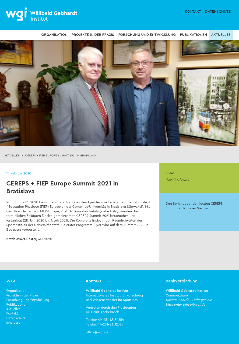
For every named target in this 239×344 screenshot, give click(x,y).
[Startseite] (42, 14)
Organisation (54, 35)
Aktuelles (221, 35)
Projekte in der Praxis (93, 35)
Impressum (15, 322)
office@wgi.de (97, 332)
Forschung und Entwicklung (147, 35)
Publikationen (193, 35)
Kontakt (193, 11)
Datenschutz (218, 11)
